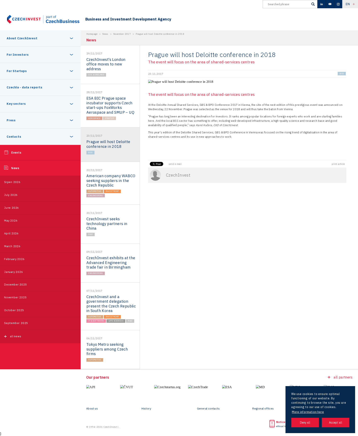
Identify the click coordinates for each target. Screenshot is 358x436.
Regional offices (263, 408)
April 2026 (11, 233)
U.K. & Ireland (96, 74)
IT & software (96, 320)
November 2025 (15, 297)
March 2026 (12, 246)
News (15, 168)
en (348, 4)
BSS (90, 152)
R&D (90, 234)
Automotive (94, 191)
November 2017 (122, 34)
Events (16, 152)
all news (15, 336)
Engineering (95, 195)
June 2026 (11, 208)
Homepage (91, 34)
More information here (308, 412)
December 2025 (15, 284)
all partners (343, 377)
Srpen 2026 (12, 182)
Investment (112, 191)
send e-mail (175, 164)
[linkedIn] (321, 4)
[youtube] (330, 4)
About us (92, 408)
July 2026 (11, 195)
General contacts (208, 408)
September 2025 (16, 323)
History (146, 408)
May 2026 (10, 220)
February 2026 (14, 259)
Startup (109, 118)
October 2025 (14, 310)
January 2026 (13, 272)
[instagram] (338, 4)
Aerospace (94, 118)
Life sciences (116, 320)
